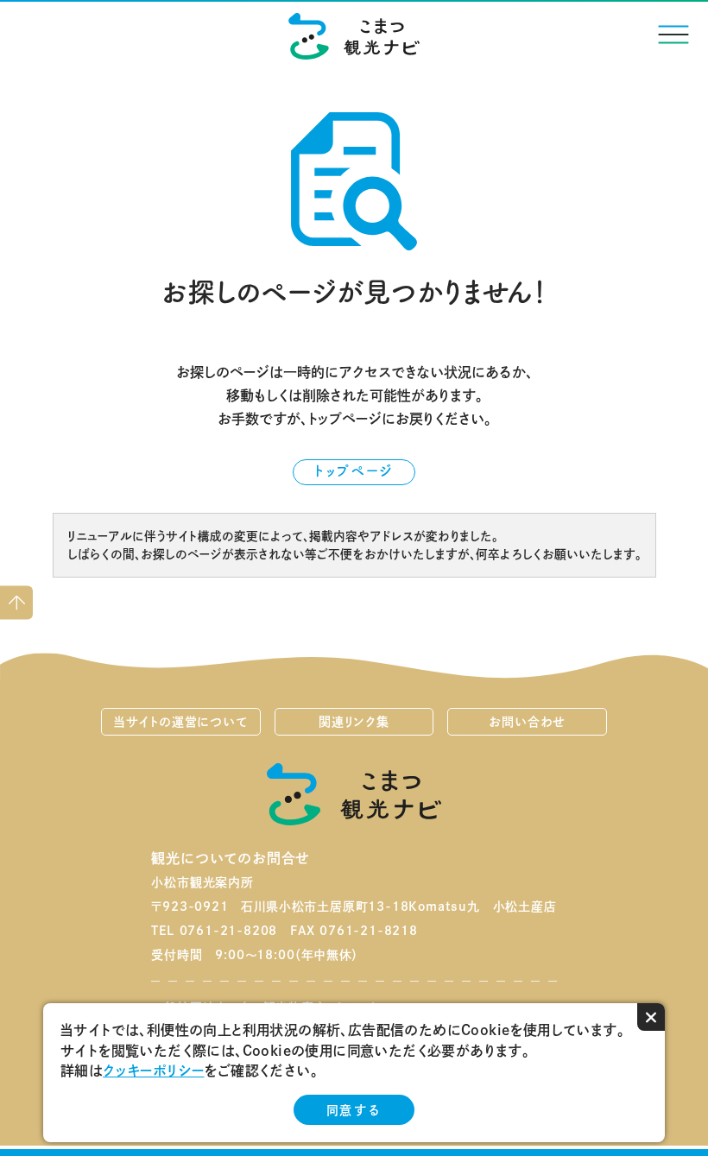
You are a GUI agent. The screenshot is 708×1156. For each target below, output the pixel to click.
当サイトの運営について (181, 722)
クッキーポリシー (153, 1070)
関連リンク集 (354, 722)
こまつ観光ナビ (354, 36)
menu (673, 34)
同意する (354, 1110)
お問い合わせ (527, 722)
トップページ (354, 470)
